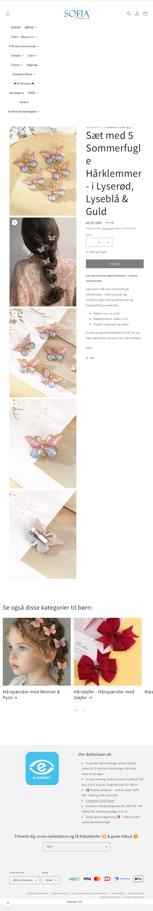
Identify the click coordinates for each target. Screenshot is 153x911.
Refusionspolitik (60, 893)
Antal (88, 234)
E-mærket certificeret (100, 801)
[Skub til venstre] (68, 710)
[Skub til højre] (85, 710)
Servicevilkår (117, 893)
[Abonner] (106, 846)
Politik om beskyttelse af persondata (90, 893)
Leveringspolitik (136, 893)
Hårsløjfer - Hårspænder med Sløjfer (104, 694)
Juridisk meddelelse (134, 897)
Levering (107, 228)
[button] (8, 14)
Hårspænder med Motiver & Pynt (31, 694)
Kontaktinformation (111, 897)
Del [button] (92, 357)
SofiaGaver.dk (41, 893)
